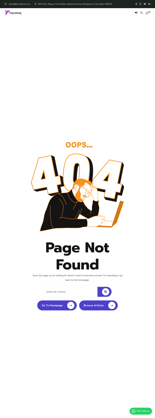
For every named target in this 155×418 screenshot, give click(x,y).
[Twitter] (145, 4)
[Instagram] (140, 4)
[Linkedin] (149, 4)
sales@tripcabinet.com (19, 4)
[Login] (136, 14)
